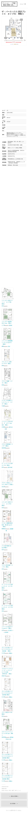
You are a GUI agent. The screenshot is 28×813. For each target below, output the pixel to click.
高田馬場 (4, 448)
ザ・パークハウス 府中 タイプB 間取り (7, 464)
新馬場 (6, 632)
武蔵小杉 (4, 675)
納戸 (13, 790)
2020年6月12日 (5, 786)
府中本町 (10, 467)
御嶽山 (10, 653)
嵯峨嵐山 (4, 528)
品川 (3, 630)
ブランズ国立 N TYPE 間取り (7, 713)
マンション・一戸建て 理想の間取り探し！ (9, 4)
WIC (10, 790)
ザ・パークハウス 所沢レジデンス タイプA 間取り (7, 586)
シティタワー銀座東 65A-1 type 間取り (7, 322)
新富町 (10, 325)
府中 (3, 467)
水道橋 (3, 427)
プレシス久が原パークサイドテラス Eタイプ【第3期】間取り (7, 693)
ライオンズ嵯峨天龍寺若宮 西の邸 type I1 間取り (7, 524)
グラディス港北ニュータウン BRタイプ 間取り (7, 483)
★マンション (18, 790)
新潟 (3, 385)
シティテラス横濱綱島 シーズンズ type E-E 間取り (7, 342)
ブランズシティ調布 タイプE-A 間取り (7, 362)
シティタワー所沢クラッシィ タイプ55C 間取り (7, 503)
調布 (3, 365)
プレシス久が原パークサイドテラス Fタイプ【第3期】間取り (7, 777)
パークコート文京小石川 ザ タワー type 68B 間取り (7, 423)
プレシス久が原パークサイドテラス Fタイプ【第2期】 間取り (7, 649)
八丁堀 (3, 325)
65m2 (7, 790)
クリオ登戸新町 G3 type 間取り (6, 546)
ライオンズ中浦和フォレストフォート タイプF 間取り (7, 402)
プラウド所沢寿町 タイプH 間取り (7, 566)
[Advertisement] (14, 62)
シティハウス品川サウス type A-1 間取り (7, 627)
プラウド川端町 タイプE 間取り (7, 381)
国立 (3, 716)
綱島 (3, 346)
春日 (10, 427)
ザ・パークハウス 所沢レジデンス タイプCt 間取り (7, 607)
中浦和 (3, 406)
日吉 (9, 346)
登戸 (3, 549)
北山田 (3, 486)
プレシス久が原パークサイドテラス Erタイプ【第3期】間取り (7, 756)
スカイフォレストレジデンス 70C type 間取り (7, 733)
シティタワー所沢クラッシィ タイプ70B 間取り (7, 302)
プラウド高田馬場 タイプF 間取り (7, 445)
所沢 (3, 306)
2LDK (3, 790)
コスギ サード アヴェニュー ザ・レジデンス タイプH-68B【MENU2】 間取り (7, 671)
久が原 (3, 653)
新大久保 (9, 739)
